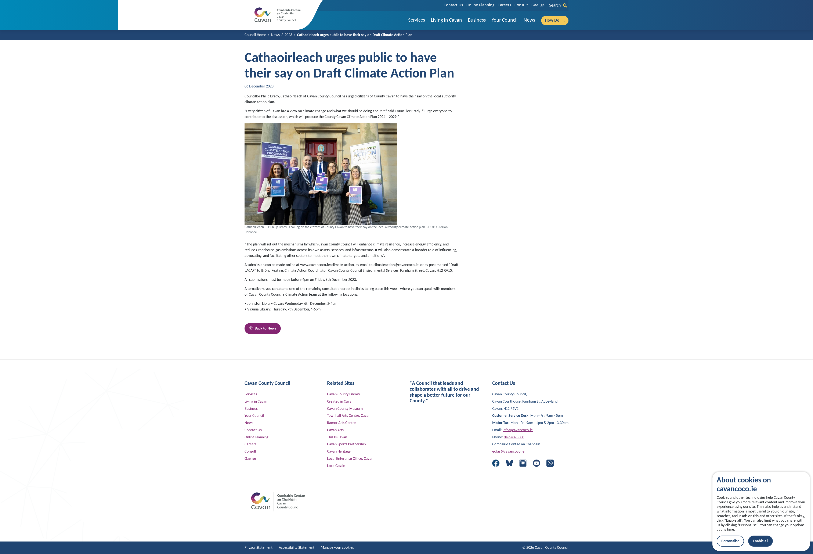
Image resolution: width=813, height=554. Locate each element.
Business (251, 409)
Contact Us (453, 5)
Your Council (254, 416)
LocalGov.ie (336, 466)
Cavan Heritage (339, 452)
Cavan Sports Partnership (346, 444)
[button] (416, 20)
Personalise (730, 541)
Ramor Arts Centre (341, 423)
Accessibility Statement (296, 548)
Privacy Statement (258, 548)
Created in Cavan (340, 402)
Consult (521, 5)
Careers (504, 5)
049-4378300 (514, 437)
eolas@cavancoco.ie (508, 452)
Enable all (760, 541)
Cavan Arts (335, 430)
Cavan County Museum (345, 409)
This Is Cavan (337, 437)
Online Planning (480, 5)
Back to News (265, 329)
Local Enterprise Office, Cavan (350, 459)
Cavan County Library (343, 394)
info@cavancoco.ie (518, 430)
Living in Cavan (256, 402)
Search (555, 5)
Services (251, 394)
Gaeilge (538, 5)
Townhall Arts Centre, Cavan (348, 416)
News (249, 423)
